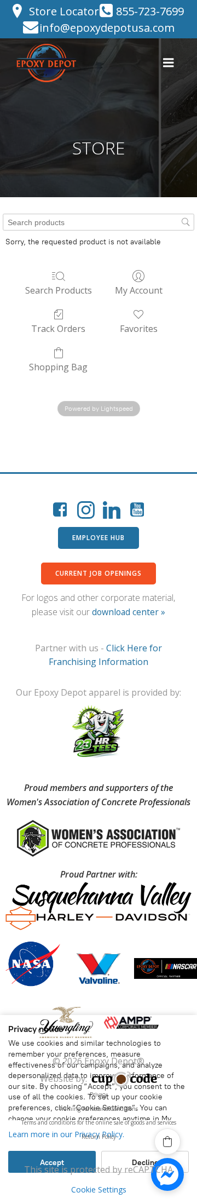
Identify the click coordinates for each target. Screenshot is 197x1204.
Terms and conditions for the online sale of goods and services (98, 1122)
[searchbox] (98, 222)
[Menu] (168, 63)
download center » (128, 612)
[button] (167, 1141)
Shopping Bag (58, 366)
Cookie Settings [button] (98, 1189)
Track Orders (58, 328)
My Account (139, 290)
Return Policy (99, 1136)
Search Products (58, 290)
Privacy (98, 1094)
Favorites (139, 328)
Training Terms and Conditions (98, 1109)
